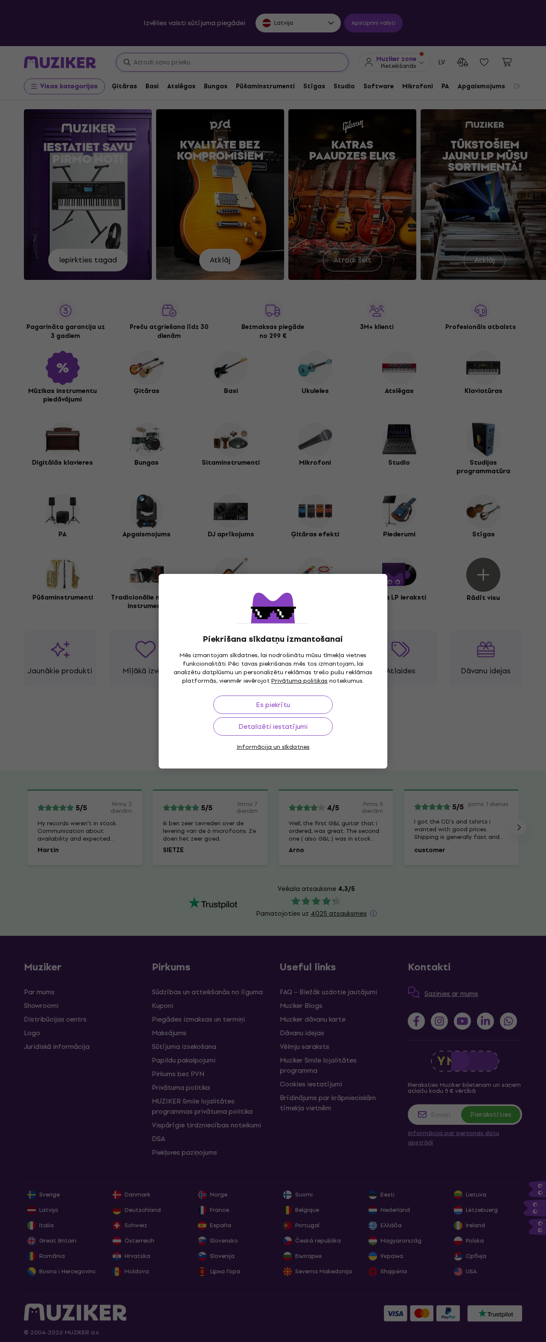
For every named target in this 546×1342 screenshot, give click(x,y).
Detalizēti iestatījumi (273, 726)
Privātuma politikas (299, 681)
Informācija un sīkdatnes (273, 746)
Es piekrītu (273, 704)
